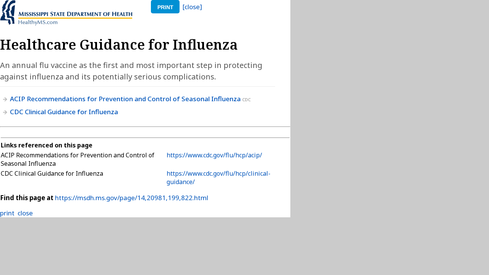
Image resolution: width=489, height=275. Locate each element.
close (25, 213)
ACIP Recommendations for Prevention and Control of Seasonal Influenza (125, 98)
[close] (192, 6)
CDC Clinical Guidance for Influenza (64, 111)
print (165, 7)
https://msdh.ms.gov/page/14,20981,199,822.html (131, 197)
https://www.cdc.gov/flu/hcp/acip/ (214, 155)
